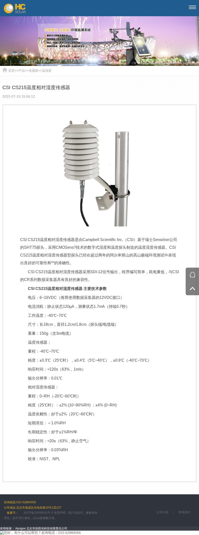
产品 (21, 70)
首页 (11, 70)
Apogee (20, 528)
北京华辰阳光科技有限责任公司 (46, 528)
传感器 (33, 70)
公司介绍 (162, 512)
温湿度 (46, 70)
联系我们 (184, 512)
